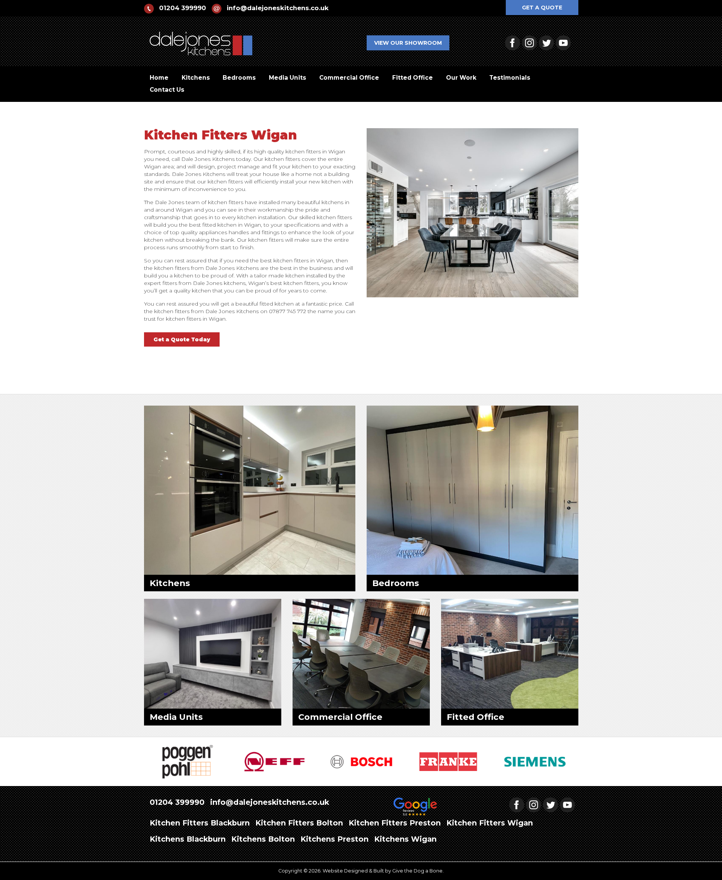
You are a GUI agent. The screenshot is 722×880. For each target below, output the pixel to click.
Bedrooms (239, 77)
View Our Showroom (408, 42)
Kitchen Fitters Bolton (299, 822)
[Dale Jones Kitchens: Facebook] (513, 42)
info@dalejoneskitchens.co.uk (278, 8)
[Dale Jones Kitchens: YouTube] (564, 42)
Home (159, 77)
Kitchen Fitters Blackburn (200, 822)
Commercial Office (349, 77)
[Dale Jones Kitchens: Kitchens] (250, 489)
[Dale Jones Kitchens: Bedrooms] (472, 489)
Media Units (287, 77)
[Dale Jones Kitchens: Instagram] (530, 42)
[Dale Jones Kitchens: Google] (415, 807)
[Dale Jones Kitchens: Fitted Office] (509, 653)
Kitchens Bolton (263, 839)
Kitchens (196, 77)
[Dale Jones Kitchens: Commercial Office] (361, 653)
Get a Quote (542, 7)
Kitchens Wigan (405, 839)
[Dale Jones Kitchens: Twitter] (547, 42)
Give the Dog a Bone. (418, 871)
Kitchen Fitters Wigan (489, 822)
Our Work (461, 77)
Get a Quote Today (181, 339)
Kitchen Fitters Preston (395, 822)
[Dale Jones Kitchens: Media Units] (212, 653)
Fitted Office (412, 77)
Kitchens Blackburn (188, 839)
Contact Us (167, 89)
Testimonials (509, 77)
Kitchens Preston (334, 839)
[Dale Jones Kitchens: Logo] (201, 39)
